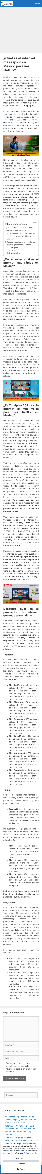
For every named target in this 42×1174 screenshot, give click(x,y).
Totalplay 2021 (14, 120)
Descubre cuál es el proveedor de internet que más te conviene (20, 243)
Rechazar (21, 1164)
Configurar (21, 1169)
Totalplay (14, 247)
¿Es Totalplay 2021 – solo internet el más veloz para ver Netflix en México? (20, 236)
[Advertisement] (21, 30)
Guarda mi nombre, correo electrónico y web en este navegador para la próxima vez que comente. (22, 1067)
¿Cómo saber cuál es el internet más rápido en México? (19, 228)
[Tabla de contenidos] (35, 224)
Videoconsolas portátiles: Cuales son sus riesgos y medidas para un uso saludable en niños (20, 1120)
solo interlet (26, 163)
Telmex (13, 250)
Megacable (15, 253)
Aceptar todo (21, 1158)
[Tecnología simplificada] (7, 3)
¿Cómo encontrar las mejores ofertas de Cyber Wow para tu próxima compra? (18, 1141)
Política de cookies (30, 1153)
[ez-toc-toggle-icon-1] (33, 224)
